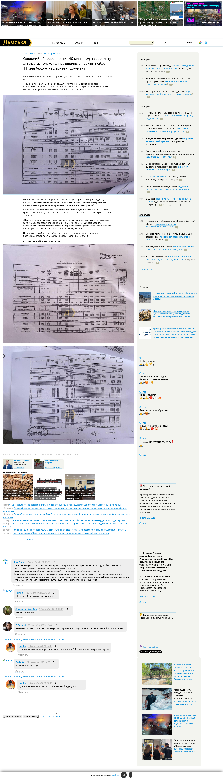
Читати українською (51, 53)
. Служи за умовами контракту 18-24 (166, 178)
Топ (96, 43)
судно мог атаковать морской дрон (167, 168)
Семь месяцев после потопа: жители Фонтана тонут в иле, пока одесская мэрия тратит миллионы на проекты (65, 504)
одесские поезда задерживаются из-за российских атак (169, 188)
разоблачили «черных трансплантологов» (166, 83)
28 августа (144, 106)
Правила (45, 716)
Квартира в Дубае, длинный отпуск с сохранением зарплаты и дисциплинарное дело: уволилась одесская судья (67, 22)
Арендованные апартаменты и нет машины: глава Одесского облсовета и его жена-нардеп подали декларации (69, 520)
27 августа (144, 214)
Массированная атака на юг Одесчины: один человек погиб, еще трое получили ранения (21, 23)
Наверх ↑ (30, 539)
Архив (79, 43)
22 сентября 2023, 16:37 (38, 662)
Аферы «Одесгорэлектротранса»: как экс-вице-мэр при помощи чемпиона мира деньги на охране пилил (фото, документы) (65, 509)
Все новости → (146, 269)
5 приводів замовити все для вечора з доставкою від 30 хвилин (169, 258)
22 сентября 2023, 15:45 (40, 625)
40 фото (59, 467)
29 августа (144, 59)
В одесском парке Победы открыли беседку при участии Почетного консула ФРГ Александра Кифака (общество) (184, 672)
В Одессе (150, 198)
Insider (22, 646)
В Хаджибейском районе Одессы (164, 138)
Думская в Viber (150, 647)
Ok (123, 774)
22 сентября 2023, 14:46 (51, 609)
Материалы (58, 43)
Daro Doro (18, 562)
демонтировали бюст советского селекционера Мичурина (170, 248)
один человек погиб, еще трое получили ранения (168, 93)
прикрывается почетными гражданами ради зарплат (168, 130)
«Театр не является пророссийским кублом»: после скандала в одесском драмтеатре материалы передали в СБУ (173, 313)
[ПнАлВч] (8, 590)
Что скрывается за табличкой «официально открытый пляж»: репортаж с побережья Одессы (175, 296)
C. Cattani (20, 625)
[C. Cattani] (7, 630)
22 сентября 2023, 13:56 (38, 592)
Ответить (18, 585)
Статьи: (144, 287)
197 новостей (50, 467)
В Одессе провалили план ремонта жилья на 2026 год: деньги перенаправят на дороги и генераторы (113, 22)
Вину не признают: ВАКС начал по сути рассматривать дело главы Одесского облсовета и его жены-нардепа (80, 494)
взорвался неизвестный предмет (169, 140)
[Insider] (10, 651)
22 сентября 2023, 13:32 (38, 562)
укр (165, 42)
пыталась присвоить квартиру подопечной (169, 117)
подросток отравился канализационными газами (161, 225)
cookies (115, 774)
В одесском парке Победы (159, 65)
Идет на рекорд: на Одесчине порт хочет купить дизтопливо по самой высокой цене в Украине (61, 533)
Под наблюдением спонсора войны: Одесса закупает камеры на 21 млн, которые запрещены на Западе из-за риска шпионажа (67, 515)
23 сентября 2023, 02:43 (40, 683)
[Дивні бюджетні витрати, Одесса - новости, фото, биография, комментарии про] (39, 468)
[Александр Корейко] (7, 614)
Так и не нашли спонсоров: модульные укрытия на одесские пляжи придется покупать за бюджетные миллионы (69, 529)
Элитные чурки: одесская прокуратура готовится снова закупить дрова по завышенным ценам (18, 494)
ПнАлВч (20, 592)
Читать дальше (147, 517)
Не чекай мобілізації (156, 176)
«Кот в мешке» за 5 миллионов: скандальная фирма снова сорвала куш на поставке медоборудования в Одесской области (65, 525)
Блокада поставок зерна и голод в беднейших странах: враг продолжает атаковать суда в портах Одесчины (158, 22)
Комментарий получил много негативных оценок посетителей (34, 639)
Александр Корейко (26, 609)
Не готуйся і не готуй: (157, 256)
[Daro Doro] (6, 563)
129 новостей (19, 467)
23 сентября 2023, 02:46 (40, 646)
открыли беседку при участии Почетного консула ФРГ (170, 67)
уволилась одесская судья (159, 156)
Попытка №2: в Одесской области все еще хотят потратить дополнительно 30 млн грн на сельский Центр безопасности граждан (47, 493)
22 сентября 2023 (30, 53)
